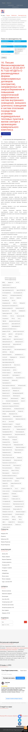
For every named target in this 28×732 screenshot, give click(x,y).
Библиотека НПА (6, 133)
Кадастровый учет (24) (6, 364)
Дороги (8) (11, 333)
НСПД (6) (4, 413)
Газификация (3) (22, 310)
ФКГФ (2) (13, 516)
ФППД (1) (20, 516)
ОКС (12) (4, 421)
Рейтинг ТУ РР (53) (15, 470)
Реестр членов (5, 576)
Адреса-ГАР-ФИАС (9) (21, 290)
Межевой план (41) (6, 393)
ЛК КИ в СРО (5, 553)
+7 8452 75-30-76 (19, 5)
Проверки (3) (19, 457)
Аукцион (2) (19, 297)
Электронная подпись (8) (7, 524)
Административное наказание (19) (9, 287)
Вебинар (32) (22, 303)
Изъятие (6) (4, 357)
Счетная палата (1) (6, 503)
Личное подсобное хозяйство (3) (8, 385)
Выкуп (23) (14, 310)
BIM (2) (3, 282)
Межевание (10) (16, 390)
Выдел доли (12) (5, 310)
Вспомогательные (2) (20, 308)
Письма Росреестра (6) (12, 437)
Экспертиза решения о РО (8, 607)
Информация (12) (13, 357)
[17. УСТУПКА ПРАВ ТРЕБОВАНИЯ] (10, 274)
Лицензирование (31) (6, 382)
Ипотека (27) (22, 357)
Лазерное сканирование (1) (7, 377)
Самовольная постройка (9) (7, 478)
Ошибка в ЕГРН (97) (18, 426)
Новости (9, 3)
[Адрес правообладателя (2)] (20, 48)
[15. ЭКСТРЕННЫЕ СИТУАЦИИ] (9, 270)
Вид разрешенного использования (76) (10, 305)
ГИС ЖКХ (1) (4, 315)
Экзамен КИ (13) (11, 521)
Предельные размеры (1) (21, 447)
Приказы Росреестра (5, 541)
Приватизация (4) (17, 452)
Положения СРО (5, 565)
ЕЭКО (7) (16, 336)
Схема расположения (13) (18, 501)
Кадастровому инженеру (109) (8, 362)
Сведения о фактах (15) (7, 480)
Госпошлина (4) (5, 318)
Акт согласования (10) (18, 292)
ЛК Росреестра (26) (21, 385)
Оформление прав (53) (6, 426)
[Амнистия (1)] (20, 52)
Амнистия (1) (4, 295)
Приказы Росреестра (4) (7, 455)
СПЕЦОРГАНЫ (5, 573)
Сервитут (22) (5, 485)
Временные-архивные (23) (7, 308)
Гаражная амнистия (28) (7, 313)
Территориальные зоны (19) (18, 503)
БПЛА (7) (15, 303)
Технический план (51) (19, 506)
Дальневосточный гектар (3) (14, 321)
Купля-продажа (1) (16, 375)
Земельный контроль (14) (7, 341)
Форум (3, 3)
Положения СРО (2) (6, 442)
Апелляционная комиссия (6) (16, 295)
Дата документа (17, 41)
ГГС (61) (16, 313)
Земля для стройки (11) (6, 349)
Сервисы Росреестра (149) (16, 483)
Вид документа (4, 51)
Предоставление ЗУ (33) (7, 449)
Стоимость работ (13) (15, 498)
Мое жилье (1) (5, 398)
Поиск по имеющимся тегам (20, 46)
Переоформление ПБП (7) (7, 431)
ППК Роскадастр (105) (6, 444)
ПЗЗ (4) (3, 437)
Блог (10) (13, 300)
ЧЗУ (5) (20, 519)
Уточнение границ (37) (19, 514)
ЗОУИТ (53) (4, 352)
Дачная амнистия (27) (16, 323)
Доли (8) (4, 333)
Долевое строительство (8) (18, 331)
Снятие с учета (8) (6, 491)
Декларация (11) (5, 326)
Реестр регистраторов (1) (7, 467)
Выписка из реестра (6, 590)
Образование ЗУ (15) (13, 413)
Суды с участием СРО (7, 581)
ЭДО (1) (3, 521)
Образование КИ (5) (6, 416)
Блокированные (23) (6, 303)
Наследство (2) (16, 403)
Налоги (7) (23, 400)
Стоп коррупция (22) (6, 501)
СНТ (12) (22, 488)
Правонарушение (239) (18, 444)
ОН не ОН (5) (11, 421)
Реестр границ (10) (17, 465)
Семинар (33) (5, 483)
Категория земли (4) (6, 370)
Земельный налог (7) (19, 341)
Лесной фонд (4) (5, 380)
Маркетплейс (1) (5, 388)
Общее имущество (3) (17, 416)
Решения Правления (6, 559)
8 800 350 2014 (11, 5)
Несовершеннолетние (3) (19, 408)
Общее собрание (6, 556)
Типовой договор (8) (6, 509)
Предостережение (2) (19, 449)
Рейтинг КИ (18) (5, 470)
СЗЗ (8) (12, 485)
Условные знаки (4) (6, 527)
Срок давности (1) (5, 496)
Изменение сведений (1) (7, 354)
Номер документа (4, 41)
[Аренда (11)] (20, 53)
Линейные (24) (14, 380)
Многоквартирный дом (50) (18, 393)
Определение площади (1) (7, 424)
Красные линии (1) (17, 372)
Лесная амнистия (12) (20, 377)
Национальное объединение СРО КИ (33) (10, 406)
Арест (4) (12, 297)
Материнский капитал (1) (16, 388)
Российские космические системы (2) (9, 475)
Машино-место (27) (6, 390)
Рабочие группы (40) (18, 460)
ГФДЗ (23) (4, 321)
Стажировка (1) (15, 496)
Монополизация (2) (14, 398)
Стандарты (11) (5, 498)
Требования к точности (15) (7, 511)
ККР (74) (14, 370)
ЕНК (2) (10, 336)
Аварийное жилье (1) (6, 285)
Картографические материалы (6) (8, 367)
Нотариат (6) (20, 411)
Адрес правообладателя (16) (8, 290)
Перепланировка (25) (20, 431)
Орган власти (4, 46)
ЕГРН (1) (4, 336)
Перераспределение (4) (7, 434)
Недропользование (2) (6, 408)
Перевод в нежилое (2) (21, 429)
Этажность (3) (18, 524)
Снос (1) (16, 488)
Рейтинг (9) (17, 467)
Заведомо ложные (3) (6, 339)
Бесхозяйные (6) (5, 300)
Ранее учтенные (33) (6, 465)
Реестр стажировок (6, 579)
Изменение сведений (7, 593)
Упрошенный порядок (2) (7, 514)
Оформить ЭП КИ (6, 613)
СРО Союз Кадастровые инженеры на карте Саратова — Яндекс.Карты (14, 702)
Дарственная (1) (5, 323)
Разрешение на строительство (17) (9, 462)
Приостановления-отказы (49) (8, 457)
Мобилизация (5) (16, 395)
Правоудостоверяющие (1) (7, 447)
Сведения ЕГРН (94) (20, 478)
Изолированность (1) (19, 354)
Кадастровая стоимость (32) (7, 359)
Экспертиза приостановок (8, 604)
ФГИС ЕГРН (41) (5, 516)
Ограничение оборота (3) (20, 418)
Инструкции (4, 570)
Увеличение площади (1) (21, 511)
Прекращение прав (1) (6, 452)
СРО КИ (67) (13, 493)
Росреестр (3, 536)
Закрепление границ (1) (18, 339)
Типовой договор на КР (7, 602)
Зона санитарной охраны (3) (19, 349)
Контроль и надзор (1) (6, 372)
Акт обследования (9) (6, 292)
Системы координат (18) (7, 488)
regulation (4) (10, 282)
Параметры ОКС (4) (6, 429)
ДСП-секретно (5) (18, 333)
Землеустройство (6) (17, 344)
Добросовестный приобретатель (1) (9, 328)
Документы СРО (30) (6, 331)
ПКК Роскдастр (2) (5, 439)
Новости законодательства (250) (8, 411)
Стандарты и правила (7, 567)
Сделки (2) (17, 480)
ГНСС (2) (12, 315)
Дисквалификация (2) (16, 326)
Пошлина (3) (15, 442)
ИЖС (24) (11, 352)
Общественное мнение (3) (7, 418)
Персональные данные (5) (20, 434)
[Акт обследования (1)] (20, 51)
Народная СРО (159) (6, 403)
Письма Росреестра (5, 544)
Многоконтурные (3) (6, 395)
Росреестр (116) (15, 473)
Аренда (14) (4, 297)
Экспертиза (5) (20, 521)
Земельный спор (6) (6, 344)
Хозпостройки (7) (5, 519)
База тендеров (5, 610)
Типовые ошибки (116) (17, 509)
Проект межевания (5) (6, 460)
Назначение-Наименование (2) (12, 400)
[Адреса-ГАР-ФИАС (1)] (20, 50)
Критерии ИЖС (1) (6, 375)
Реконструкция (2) (5, 473)
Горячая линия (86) (20, 315)
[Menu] (22, 11)
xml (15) (17, 282)
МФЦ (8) (22, 398)
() (2, 400)
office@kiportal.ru (15, 7)
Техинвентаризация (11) (7, 506)
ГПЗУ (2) (13, 318)
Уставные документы (6, 562)
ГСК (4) (19, 318)
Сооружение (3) (5, 493)
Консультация (5, 596)
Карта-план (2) (17, 364)
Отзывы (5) (18, 424)
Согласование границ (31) (18, 491)
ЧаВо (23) (14, 519)
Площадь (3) (14, 439)
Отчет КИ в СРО (5, 599)
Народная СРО (4, 533)
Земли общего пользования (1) (8, 346)
